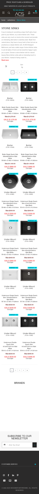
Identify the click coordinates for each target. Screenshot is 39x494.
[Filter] (6, 65)
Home (3, 20)
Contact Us (14, 79)
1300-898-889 (19, 10)
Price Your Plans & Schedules (19, 2)
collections (11, 20)
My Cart (35, 13)
